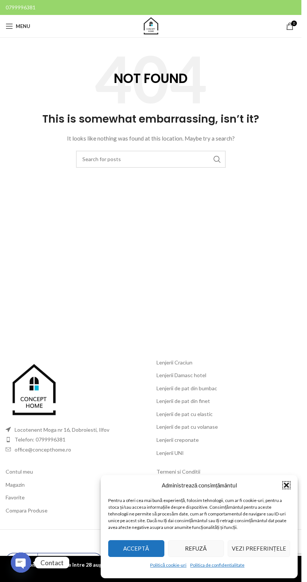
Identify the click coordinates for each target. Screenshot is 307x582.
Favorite (15, 497)
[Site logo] (151, 25)
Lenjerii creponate (177, 440)
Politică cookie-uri (168, 565)
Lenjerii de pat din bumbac (186, 388)
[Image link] (34, 390)
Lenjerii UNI (170, 453)
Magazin (15, 484)
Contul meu (19, 471)
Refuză (196, 548)
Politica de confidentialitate (217, 565)
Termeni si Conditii (178, 471)
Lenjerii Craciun (174, 362)
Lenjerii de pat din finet (183, 401)
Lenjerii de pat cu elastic (184, 414)
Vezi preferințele (259, 548)
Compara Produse (27, 510)
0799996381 (21, 7)
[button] (286, 485)
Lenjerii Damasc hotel (181, 375)
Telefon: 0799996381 (40, 439)
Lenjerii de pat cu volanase (187, 427)
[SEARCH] (217, 159)
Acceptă (136, 548)
